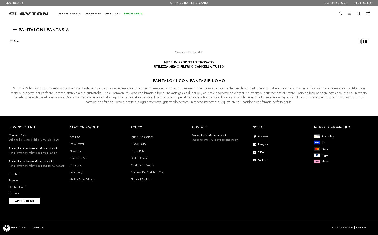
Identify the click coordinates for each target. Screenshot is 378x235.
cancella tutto (209, 67)
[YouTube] (255, 160)
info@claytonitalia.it (215, 135)
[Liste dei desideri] (358, 13)
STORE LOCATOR (14, 3)
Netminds (361, 227)
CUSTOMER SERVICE (336, 3)
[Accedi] (349, 13)
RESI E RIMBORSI (364, 3)
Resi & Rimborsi (17, 187)
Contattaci (14, 174)
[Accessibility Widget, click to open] (7, 228)
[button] (360, 41)
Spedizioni (14, 193)
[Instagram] (255, 144)
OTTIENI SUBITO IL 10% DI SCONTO (189, 3)
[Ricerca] (340, 13)
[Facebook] (255, 136)
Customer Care (17, 135)
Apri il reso (24, 201)
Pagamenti (14, 180)
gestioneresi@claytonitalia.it (37, 161)
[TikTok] (255, 152)
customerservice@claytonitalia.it (39, 148)
